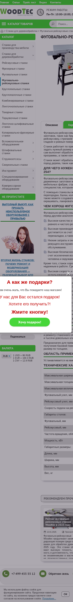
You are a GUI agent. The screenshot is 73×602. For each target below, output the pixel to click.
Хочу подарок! (29, 322)
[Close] (68, 273)
